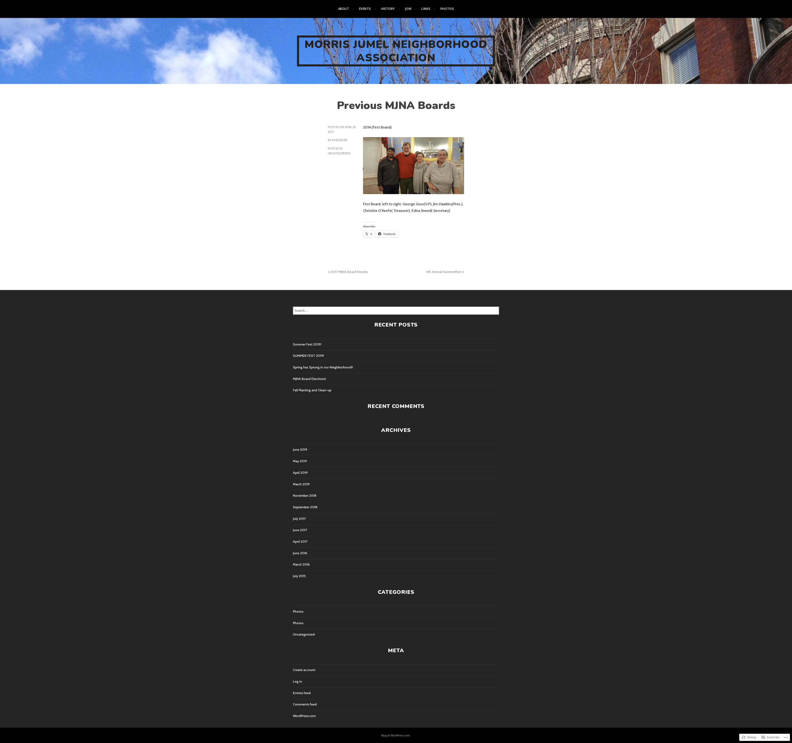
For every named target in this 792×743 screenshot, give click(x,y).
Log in (297, 681)
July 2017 (299, 519)
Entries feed (302, 693)
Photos (447, 9)
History (388, 9)
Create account (304, 670)
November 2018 (304, 496)
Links (425, 9)
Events (365, 9)
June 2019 (300, 450)
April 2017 (300, 542)
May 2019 (300, 461)
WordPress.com (304, 716)
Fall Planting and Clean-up (312, 390)
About (343, 9)
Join (408, 9)
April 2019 (300, 473)
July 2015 (299, 576)
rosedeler (339, 140)
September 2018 (305, 507)
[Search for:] (396, 311)
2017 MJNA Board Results (349, 272)
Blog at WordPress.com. (396, 735)
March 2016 (301, 564)
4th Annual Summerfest (443, 272)
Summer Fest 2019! (307, 344)
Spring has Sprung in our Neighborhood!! (323, 367)
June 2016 (300, 553)
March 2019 (301, 484)
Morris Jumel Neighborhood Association (396, 51)
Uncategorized (339, 153)
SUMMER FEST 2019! (308, 356)
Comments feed (305, 704)
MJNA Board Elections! (309, 379)
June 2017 (300, 530)
